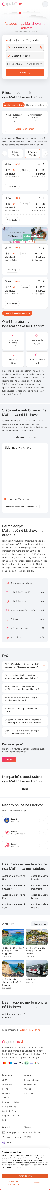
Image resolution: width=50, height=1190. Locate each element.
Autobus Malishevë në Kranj (13, 896)
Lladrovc (32, 437)
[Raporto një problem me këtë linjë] (39, 164)
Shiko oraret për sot (25, 129)
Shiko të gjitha (39, 924)
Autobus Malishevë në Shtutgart (13, 887)
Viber (9, 1142)
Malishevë (18, 437)
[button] (25, 666)
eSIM (4, 1080)
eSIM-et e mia (30, 1084)
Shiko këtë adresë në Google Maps (20, 507)
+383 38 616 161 (14, 1137)
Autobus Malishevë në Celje (13, 906)
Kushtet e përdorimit (33, 1132)
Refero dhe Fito (9, 1106)
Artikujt (5, 1098)
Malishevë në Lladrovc (14, 105)
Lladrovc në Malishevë (36, 105)
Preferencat (29, 1089)
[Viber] (4, 1142)
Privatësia (28, 1136)
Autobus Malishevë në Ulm (13, 878)
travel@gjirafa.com (15, 1132)
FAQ (4, 1120)
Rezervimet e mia (31, 1080)
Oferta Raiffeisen (10, 1111)
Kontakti (9, 759)
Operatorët (7, 1084)
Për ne (5, 1089)
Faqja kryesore (9, 1030)
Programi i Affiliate (10, 1115)
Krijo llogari (28, 1093)
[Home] (13, 4)
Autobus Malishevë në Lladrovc (13, 1016)
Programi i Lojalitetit (11, 1102)
